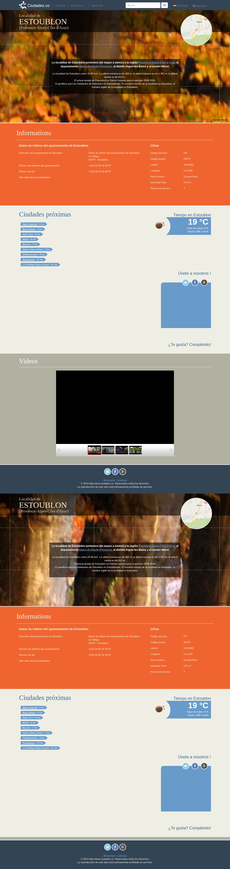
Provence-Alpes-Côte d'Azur (157, 62)
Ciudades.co (38, 5)
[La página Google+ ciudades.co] (204, 282)
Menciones (109, 480)
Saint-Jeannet (29, 224)
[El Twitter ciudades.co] (185, 282)
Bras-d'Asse (28, 229)
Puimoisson (28, 259)
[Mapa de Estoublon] (197, 30)
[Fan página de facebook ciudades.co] (194, 282)
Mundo (199, 6)
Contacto (122, 480)
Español (181, 5)
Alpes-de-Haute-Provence (95, 66)
